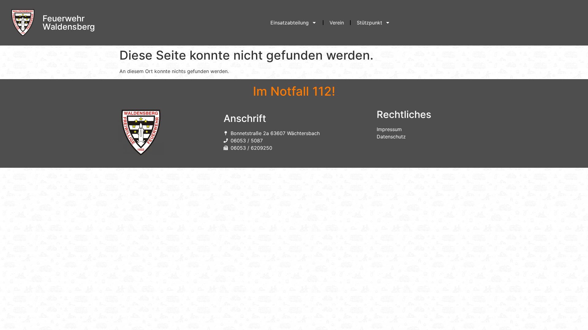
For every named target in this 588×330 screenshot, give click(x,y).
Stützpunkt (369, 23)
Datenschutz (391, 137)
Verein (337, 23)
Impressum (389, 129)
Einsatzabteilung (289, 23)
